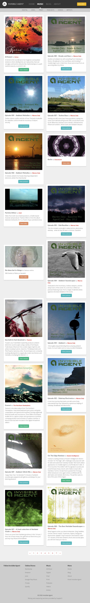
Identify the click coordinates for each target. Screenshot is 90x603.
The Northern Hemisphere (21, 405)
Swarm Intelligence (73, 456)
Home (32, 4)
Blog (48, 4)
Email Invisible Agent (74, 579)
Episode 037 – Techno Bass (58, 115)
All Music (49, 569)
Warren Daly (77, 56)
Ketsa (16, 57)
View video (66, 163)
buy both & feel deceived (14, 340)
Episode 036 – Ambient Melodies (17, 173)
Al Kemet (8, 57)
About (57, 4)
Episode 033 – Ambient (56, 343)
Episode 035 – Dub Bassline (58, 225)
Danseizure (58, 159)
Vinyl (33, 10)
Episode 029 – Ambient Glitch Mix (18, 472)
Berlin (50, 159)
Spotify (27, 587)
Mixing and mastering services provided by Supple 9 (45, 598)
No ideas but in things (13, 270)
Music (40, 4)
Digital (25, 10)
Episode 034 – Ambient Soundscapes (61, 281)
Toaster (29, 340)
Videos (60, 10)
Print (41, 10)
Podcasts (50, 10)
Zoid (20, 213)
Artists (69, 10)
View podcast (66, 69)
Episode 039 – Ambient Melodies (17, 115)
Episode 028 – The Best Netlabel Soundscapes (65, 526)
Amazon (27, 572)
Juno (26, 576)
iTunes (27, 583)
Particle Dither (10, 213)
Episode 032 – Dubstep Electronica (61, 398)
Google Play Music (31, 579)
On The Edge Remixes (56, 456)
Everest (8, 405)
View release (24, 70)
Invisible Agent (14, 4)
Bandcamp (28, 569)
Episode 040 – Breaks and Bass (59, 56)
